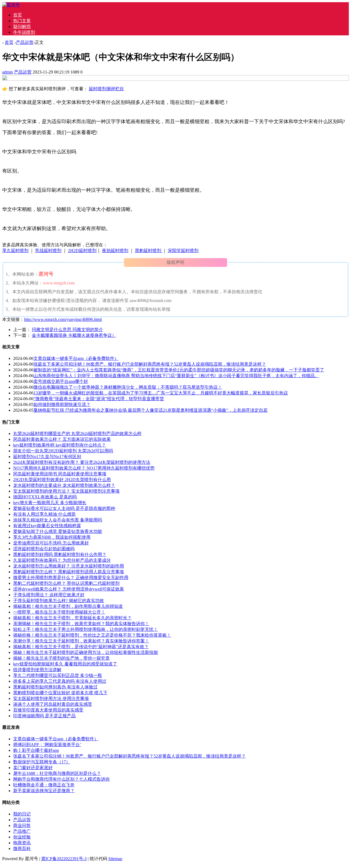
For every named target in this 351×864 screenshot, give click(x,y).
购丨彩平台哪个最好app (36, 750)
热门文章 (22, 20)
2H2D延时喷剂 (82, 250)
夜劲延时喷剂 (115, 250)
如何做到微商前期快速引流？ (61, 404)
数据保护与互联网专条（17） (41, 761)
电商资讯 (22, 842)
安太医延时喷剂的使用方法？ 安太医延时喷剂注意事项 (66, 491)
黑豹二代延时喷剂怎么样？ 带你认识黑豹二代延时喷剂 (66, 583)
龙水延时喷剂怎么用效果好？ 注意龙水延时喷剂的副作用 (68, 566)
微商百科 (22, 848)
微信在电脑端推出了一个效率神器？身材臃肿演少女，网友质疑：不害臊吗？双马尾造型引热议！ (127, 387)
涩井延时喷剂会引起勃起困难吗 (44, 548)
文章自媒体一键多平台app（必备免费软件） (76, 358)
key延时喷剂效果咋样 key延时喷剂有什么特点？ (59, 445)
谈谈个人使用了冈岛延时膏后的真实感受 (52, 704)
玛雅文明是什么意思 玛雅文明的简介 (67, 329)
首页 (17, 15)
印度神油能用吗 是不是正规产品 (44, 715)
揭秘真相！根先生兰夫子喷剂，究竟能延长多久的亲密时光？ (72, 617)
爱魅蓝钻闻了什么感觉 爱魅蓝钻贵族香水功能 (57, 531)
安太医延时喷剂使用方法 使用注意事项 (51, 698)
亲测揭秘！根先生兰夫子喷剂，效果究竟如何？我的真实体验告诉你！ (81, 623)
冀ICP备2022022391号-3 (64, 858)
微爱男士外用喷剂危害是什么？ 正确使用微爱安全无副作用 (70, 577)
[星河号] (11, 4)
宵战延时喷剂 (48, 250)
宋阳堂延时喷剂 (183, 250)
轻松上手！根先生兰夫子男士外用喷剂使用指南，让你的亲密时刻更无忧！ (85, 629)
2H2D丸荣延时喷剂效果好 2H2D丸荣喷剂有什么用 (62, 479)
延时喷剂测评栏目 (106, 88)
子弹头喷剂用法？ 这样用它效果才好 (48, 594)
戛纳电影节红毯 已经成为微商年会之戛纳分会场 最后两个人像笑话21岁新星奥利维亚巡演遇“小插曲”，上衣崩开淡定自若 (150, 410)
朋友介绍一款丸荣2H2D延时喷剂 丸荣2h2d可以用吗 (63, 450)
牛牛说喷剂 (24, 32)
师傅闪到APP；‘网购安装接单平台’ (47, 744)
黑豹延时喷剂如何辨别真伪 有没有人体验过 (55, 687)
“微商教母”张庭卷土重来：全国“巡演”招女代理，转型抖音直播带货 (98, 398)
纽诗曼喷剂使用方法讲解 (37, 669)
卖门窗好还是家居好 (33, 767)
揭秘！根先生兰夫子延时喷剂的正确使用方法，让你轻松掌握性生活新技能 (85, 652)
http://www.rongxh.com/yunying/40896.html (63, 319)
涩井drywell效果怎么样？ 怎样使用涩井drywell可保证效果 (68, 589)
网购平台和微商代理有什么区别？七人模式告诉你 (61, 779)
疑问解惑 (22, 26)
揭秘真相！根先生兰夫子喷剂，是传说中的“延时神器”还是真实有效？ (81, 646)
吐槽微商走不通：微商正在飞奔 (44, 785)
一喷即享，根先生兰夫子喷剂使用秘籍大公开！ (59, 612)
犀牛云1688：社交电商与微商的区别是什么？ (57, 773)
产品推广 (22, 831)
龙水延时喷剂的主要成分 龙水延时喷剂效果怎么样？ (64, 485)
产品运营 (24, 42)
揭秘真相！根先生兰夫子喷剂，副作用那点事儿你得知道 (68, 606)
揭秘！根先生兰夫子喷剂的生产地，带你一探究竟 (61, 658)
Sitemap (115, 858)
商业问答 (22, 825)
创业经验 (22, 837)
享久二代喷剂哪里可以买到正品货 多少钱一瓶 (57, 675)
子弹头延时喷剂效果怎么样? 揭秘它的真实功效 (58, 600)
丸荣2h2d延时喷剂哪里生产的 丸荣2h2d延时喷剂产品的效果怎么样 (77, 433)
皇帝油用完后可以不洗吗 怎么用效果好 (51, 543)
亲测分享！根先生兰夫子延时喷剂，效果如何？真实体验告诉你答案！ (81, 641)
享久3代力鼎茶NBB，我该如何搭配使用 (51, 537)
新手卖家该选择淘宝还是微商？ (44, 790)
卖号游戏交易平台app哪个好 (60, 381)
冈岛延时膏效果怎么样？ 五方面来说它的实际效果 (62, 439)
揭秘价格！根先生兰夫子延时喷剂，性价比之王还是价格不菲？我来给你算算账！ (92, 635)
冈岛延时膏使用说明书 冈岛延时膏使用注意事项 (59, 473)
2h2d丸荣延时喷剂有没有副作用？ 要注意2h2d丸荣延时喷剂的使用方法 (81, 462)
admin (7, 72)
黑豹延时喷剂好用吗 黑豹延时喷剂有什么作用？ (59, 554)
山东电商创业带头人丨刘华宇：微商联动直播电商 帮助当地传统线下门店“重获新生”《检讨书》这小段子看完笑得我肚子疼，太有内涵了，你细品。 (176, 375)
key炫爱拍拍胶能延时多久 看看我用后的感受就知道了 (65, 664)
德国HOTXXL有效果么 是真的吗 (45, 497)
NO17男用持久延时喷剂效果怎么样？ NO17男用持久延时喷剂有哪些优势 (84, 468)
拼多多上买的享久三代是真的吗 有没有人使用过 (59, 681)
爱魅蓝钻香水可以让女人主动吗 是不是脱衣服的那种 (64, 508)
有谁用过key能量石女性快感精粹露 (47, 525)
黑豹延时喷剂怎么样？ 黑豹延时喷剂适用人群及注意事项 (68, 571)
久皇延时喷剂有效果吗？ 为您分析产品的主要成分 (62, 560)
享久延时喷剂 (15, 250)
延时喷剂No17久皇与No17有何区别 (47, 456)
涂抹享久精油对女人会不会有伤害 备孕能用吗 (57, 520)
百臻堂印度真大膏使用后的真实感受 (48, 710)
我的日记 (22, 814)
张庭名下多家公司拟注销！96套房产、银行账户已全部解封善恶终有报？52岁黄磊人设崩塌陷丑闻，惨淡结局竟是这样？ (149, 364)
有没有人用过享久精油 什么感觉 (44, 514)
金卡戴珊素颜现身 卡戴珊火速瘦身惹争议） (74, 335)
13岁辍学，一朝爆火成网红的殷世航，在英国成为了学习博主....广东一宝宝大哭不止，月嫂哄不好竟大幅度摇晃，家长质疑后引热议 (160, 393)
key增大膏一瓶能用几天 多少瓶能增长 (49, 502)
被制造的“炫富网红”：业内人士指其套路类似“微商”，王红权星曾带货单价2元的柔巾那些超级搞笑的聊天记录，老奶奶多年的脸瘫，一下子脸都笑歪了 (178, 370)
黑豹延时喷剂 (148, 250)
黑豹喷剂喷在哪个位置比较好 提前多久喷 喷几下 (60, 692)
